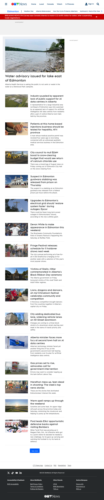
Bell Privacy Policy (36, 484)
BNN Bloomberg (58, 486)
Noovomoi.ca (80, 486)
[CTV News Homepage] (19, 4)
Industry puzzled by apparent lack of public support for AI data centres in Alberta (46, 99)
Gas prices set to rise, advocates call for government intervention (44, 366)
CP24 (55, 484)
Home (33, 4)
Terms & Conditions (36, 486)
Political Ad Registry (36, 489)
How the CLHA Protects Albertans (65, 11)
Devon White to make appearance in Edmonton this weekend (47, 227)
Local (41, 4)
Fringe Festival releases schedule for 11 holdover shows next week (43, 248)
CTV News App (38, 465)
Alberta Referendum (43, 11)
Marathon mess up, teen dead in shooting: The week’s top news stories (47, 385)
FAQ (55, 465)
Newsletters (62, 465)
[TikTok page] (12, 473)
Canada (50, 4)
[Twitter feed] (8, 473)
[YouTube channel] (16, 473)
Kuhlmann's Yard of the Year (90, 11)
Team (69, 465)
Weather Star (29, 11)
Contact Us (48, 465)
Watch (59, 4)
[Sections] (6, 4)
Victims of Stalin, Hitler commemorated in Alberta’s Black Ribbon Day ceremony (46, 272)
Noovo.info (79, 484)
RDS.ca (78, 489)
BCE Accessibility (13, 484)
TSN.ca (55, 489)
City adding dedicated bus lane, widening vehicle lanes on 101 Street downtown (46, 317)
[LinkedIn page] (21, 473)
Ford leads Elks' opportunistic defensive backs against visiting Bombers (47, 424)
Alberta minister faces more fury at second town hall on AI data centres (47, 340)
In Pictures (69, 4)
